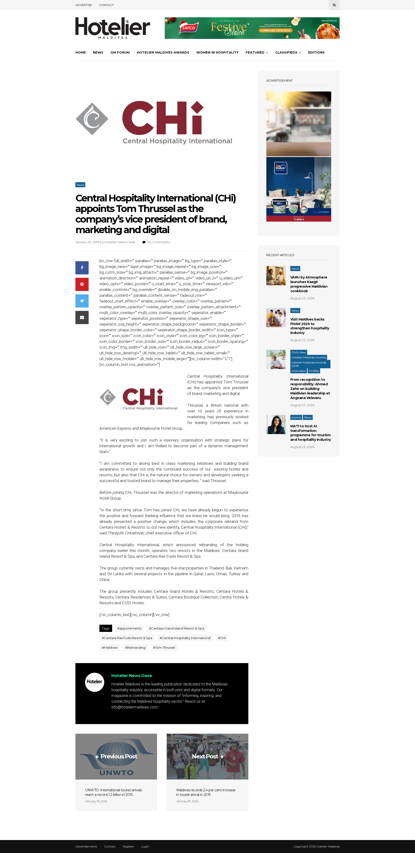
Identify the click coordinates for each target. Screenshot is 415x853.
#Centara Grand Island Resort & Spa (176, 628)
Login (145, 846)
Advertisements (86, 846)
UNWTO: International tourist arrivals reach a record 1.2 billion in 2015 (113, 792)
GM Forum (120, 52)
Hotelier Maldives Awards (163, 52)
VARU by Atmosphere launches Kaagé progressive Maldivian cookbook (309, 284)
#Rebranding (135, 647)
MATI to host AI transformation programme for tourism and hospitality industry (310, 433)
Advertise (83, 5)
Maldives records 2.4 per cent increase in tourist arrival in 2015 (206, 792)
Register (128, 846)
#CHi (222, 638)
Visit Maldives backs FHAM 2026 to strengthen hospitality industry (309, 326)
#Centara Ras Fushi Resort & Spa (127, 638)
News (98, 52)
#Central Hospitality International (185, 638)
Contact (106, 5)
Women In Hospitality (217, 52)
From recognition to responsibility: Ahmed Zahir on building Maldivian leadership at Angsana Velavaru (310, 388)
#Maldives (110, 647)
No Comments (158, 242)
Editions (316, 52)
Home (80, 52)
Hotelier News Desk (119, 242)
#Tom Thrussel (164, 647)
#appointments (129, 628)
